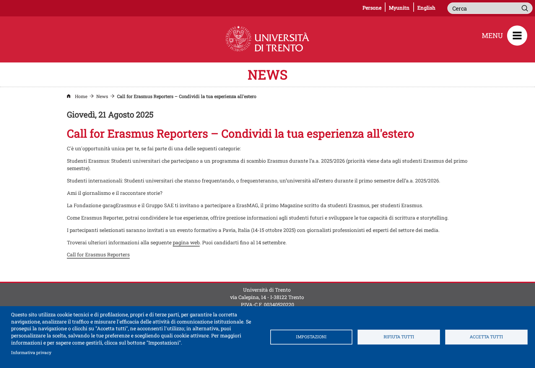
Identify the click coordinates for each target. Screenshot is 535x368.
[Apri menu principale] (517, 35)
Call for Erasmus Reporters (98, 254)
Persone (374, 7)
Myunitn (401, 7)
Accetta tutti (486, 337)
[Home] (267, 39)
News (102, 96)
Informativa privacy (31, 352)
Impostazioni (311, 337)
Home (81, 96)
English (426, 7)
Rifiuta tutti (399, 337)
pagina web (186, 242)
